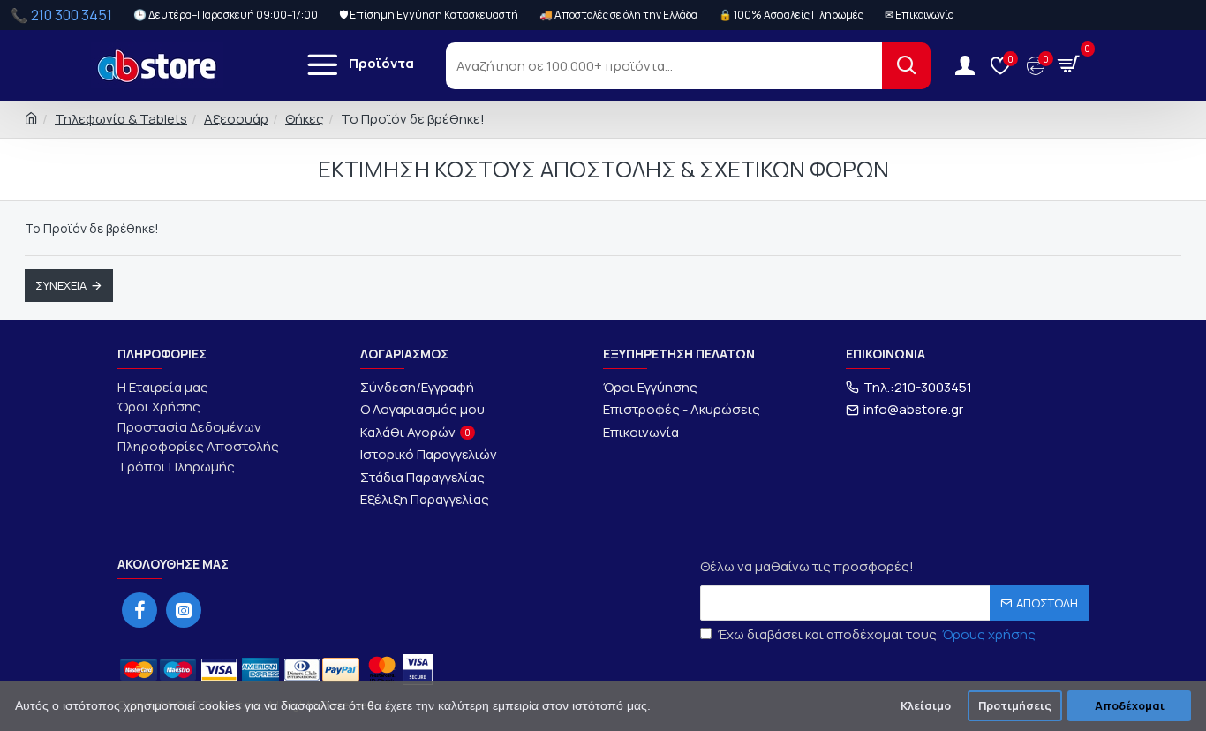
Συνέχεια (61, 285)
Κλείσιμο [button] (926, 705)
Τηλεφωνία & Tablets (121, 118)
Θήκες (304, 118)
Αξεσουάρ (236, 118)
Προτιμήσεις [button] (1014, 705)
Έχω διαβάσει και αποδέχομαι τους (877, 634)
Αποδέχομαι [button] (1130, 705)
